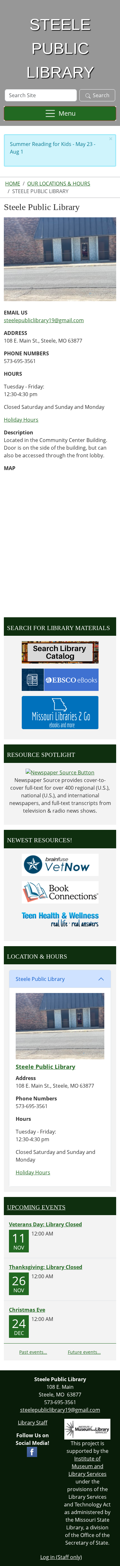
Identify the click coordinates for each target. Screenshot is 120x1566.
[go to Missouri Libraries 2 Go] (60, 711)
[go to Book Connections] (60, 891)
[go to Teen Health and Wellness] (60, 919)
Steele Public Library (40, 978)
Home (12, 183)
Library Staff (32, 1422)
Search (101, 95)
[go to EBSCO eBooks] (60, 679)
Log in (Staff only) (61, 1557)
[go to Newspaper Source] (60, 772)
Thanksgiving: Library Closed (45, 1267)
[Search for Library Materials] (60, 651)
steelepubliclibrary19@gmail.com (44, 320)
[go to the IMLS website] (87, 1429)
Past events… (33, 1352)
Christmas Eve (27, 1309)
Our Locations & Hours (58, 183)
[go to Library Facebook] (32, 1451)
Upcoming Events (36, 1207)
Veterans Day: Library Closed (45, 1224)
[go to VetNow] (60, 864)
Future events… (84, 1352)
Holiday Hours (21, 419)
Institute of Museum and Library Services (87, 1466)
